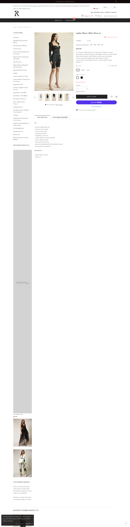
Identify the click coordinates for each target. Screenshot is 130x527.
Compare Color (68, 88)
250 (79, 110)
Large (88, 70)
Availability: (78, 40)
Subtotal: (78, 91)
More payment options (96, 106)
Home (14, 27)
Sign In (106, 16)
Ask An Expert (59, 104)
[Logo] (16, 13)
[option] (53, 61)
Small (77, 70)
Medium (83, 70)
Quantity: (78, 85)
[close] (116, 1)
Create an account (113, 16)
